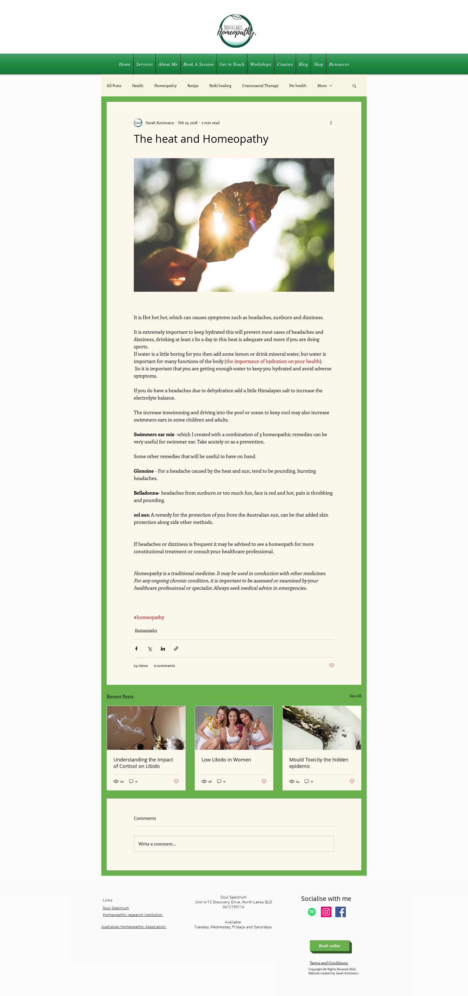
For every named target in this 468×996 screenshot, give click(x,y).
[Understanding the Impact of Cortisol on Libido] (146, 728)
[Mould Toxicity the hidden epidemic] (322, 728)
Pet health (298, 85)
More (322, 85)
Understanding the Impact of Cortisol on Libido (143, 762)
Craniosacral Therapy (260, 85)
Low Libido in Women (226, 759)
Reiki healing (220, 85)
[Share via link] (176, 648)
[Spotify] (312, 912)
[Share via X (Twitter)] (149, 648)
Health (138, 85)
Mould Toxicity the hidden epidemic (318, 762)
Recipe (193, 85)
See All (355, 695)
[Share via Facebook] (136, 648)
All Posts (114, 85)
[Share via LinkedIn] (162, 648)
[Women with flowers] (234, 728)
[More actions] (331, 122)
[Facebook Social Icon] (340, 912)
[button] (354, 85)
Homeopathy (165, 85)
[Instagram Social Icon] (326, 912)
